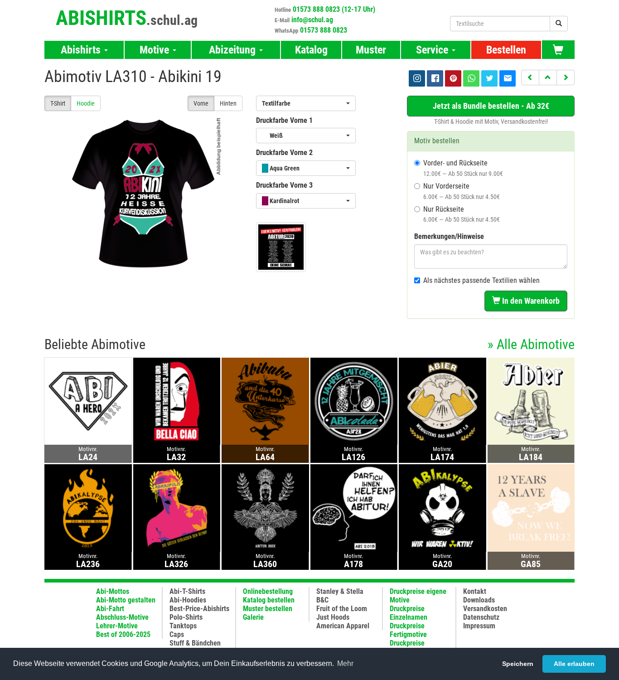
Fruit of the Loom (341, 608)
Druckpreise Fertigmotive (408, 630)
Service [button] (433, 50)
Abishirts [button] (82, 50)
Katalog (311, 50)
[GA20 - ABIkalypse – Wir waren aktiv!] (442, 507)
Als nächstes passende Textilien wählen (481, 280)
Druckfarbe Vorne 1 (284, 120)
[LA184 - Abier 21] (531, 401)
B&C (322, 600)
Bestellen (506, 50)
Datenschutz (481, 617)
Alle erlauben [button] (574, 663)
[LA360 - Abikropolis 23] (265, 507)
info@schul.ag (312, 19)
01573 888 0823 (323, 30)
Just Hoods (332, 617)
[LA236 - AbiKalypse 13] (88, 507)
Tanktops (183, 626)
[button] (530, 77)
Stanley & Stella (339, 591)
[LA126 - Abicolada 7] (354, 401)
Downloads (479, 600)
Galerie (253, 617)
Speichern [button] (517, 663)
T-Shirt (57, 103)
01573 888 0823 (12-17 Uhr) (334, 9)
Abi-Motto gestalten (125, 600)
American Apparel (342, 626)
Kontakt (474, 591)
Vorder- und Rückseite (463, 168)
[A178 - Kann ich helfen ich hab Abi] (354, 507)
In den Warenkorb (530, 301)
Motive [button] (156, 50)
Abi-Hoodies (187, 600)
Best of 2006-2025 (123, 634)
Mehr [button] (345, 663)
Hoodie (86, 103)
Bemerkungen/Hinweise (449, 236)
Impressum (479, 626)
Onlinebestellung (268, 591)
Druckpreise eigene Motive (418, 595)
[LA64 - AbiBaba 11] (265, 401)
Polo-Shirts (186, 617)
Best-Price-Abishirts (199, 608)
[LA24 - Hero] (88, 401)
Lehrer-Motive (117, 626)
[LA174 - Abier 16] (442, 401)
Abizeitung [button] (233, 50)
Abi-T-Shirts (187, 591)
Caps (176, 634)
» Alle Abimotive (531, 344)
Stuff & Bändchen (195, 643)
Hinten (228, 103)
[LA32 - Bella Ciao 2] (177, 401)
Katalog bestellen (269, 600)
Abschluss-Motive (122, 617)
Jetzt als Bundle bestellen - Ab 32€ (491, 106)
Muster (371, 50)
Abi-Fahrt (110, 608)
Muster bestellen (267, 608)
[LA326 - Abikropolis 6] (177, 507)
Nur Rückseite (461, 214)
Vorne (200, 103)
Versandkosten (485, 608)
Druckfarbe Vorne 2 (284, 152)
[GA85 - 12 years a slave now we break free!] (531, 507)
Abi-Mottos (112, 591)
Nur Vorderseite (461, 191)
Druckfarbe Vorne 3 (284, 185)
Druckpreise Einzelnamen (408, 613)
